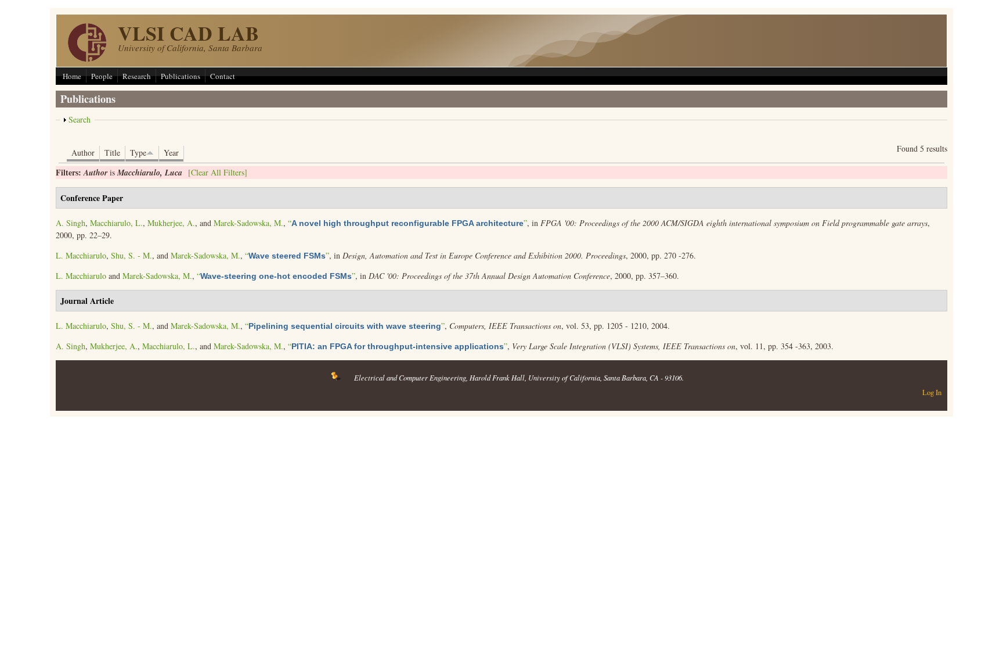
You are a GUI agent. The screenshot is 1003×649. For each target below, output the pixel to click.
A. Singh (70, 222)
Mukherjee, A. (171, 222)
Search (79, 119)
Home (72, 76)
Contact (222, 76)
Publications (180, 76)
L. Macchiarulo (81, 255)
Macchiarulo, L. (116, 222)
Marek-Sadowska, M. (248, 222)
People (102, 76)
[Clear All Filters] (217, 172)
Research (136, 76)
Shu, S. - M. (131, 255)
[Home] (87, 58)
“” (407, 222)
